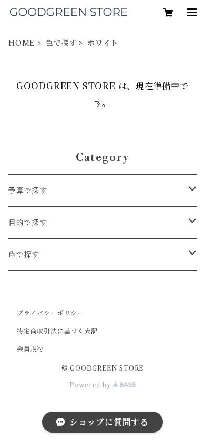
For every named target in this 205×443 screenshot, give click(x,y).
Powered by (91, 385)
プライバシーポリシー (50, 313)
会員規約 (30, 349)
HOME (21, 43)
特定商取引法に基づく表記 (57, 331)
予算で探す (27, 190)
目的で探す (27, 222)
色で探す (61, 43)
